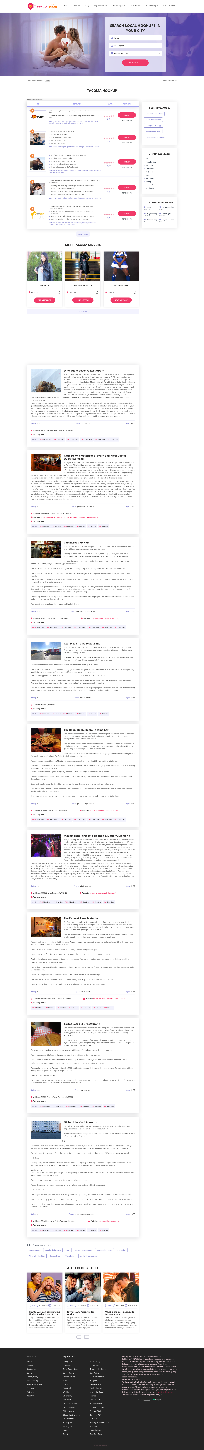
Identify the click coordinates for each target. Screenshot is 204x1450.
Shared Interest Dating (83, 1250)
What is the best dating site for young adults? (119, 1313)
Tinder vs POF (95, 1415)
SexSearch (67, 1399)
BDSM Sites (94, 1365)
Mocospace (67, 1422)
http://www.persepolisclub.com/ (102, 893)
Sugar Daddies (100, 5)
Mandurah (150, 178)
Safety (29, 1373)
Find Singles (135, 62)
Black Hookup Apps (153, 120)
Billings (148, 181)
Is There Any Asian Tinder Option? (80, 1313)
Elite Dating (121, 1250)
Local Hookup (135, 5)
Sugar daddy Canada (150, 214)
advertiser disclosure (164, 1392)
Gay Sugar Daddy (165, 214)
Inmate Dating (34, 1250)
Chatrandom (95, 1399)
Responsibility (32, 1380)
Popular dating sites (53, 1250)
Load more (83, 234)
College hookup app (153, 125)
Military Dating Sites (37, 1256)
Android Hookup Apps (88, 1256)
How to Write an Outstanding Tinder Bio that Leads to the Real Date (44, 1313)
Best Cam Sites (96, 1434)
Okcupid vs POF (69, 1407)
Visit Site (127, 115)
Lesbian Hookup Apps (154, 114)
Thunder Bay (151, 162)
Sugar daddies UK (166, 221)
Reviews (77, 5)
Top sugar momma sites (99, 1422)
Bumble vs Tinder (97, 1407)
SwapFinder (67, 1388)
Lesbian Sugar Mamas (151, 221)
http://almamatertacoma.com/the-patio (109, 999)
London (149, 175)
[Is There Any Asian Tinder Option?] (83, 1287)
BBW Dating (67, 1365)
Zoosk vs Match (96, 1403)
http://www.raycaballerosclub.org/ (104, 618)
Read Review (127, 120)
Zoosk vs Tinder (96, 1411)
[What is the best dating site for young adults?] (121, 1287)
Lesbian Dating (69, 1377)
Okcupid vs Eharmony (71, 1415)
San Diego (149, 165)
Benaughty (67, 1426)
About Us (31, 1396)
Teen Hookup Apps (153, 131)
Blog (87, 5)
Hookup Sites (55, 1256)
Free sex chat (68, 1419)
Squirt (65, 1434)
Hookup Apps (118, 5)
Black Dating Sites (97, 1377)
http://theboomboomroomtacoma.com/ (106, 811)
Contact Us (31, 1369)
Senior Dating (68, 1373)
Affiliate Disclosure (34, 1384)
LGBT (68, 1250)
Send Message (44, 300)
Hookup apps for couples (155, 137)
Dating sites (67, 1361)
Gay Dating (94, 1373)
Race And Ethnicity (104, 1250)
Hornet (93, 1396)
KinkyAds (93, 1380)
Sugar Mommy (148, 208)
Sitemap (30, 1388)
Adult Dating (95, 1361)
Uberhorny (67, 1396)
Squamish (149, 185)
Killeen (148, 159)
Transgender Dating (98, 1369)
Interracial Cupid (96, 1392)
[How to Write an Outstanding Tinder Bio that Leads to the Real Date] (44, 1287)
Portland (149, 172)
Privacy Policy (32, 1377)
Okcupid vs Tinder (70, 1403)
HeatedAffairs (95, 1384)
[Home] (42, 6)
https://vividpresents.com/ (108, 1221)
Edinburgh (150, 188)
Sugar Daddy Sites (70, 1369)
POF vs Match (68, 1411)
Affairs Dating (70, 1256)
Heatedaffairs (95, 1430)
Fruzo (65, 1380)
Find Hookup (151, 5)
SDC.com (93, 1419)
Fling (65, 1430)
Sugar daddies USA (166, 208)
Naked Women (169, 5)
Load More (83, 311)
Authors (30, 1392)
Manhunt (93, 1426)
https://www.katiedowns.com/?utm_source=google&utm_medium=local (69, 517)
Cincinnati (150, 168)
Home (66, 5)
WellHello (67, 1392)
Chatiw (65, 1384)
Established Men (96, 1388)
